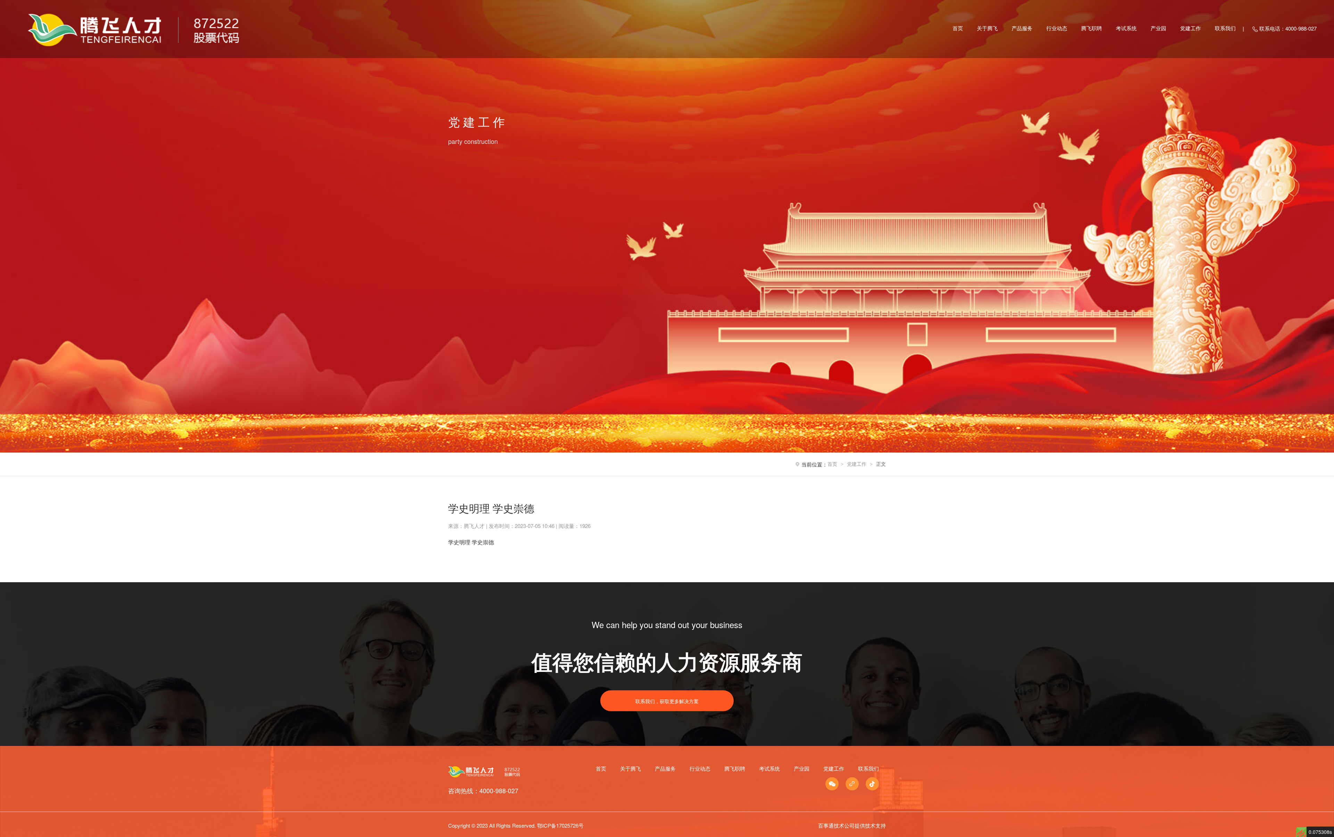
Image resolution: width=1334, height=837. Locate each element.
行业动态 (1056, 28)
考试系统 (1126, 28)
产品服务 (1022, 28)
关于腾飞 (987, 28)
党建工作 (1190, 28)
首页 (958, 28)
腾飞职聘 (1091, 28)
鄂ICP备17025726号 (560, 825)
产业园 (1158, 28)
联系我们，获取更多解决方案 (667, 701)
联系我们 (1225, 28)
